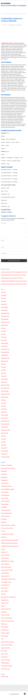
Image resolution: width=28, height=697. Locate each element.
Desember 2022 (5, 313)
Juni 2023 (3, 295)
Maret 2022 (4, 340)
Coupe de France (5, 516)
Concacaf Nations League (7, 489)
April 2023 (3, 301)
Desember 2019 (5, 421)
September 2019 (5, 430)
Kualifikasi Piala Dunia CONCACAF (10, 540)
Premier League (18, 25)
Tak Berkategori (5, 663)
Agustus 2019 (4, 433)
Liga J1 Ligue (4, 588)
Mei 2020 (3, 406)
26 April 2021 (4, 25)
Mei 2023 (3, 298)
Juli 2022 (3, 328)
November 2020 (5, 388)
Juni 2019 (3, 439)
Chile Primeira (4, 483)
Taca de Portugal (5, 660)
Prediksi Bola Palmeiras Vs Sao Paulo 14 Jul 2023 (13, 275)
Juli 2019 (3, 436)
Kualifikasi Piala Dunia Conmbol (9, 543)
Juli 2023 (3, 292)
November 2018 (5, 457)
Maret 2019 (4, 448)
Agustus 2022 (4, 325)
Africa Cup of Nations (6, 465)
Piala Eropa (4, 624)
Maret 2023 (4, 304)
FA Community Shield (6, 528)
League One (4, 552)
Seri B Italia (4, 651)
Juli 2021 (3, 364)
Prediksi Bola (11, 25)
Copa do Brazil (5, 504)
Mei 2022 (3, 334)
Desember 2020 (5, 385)
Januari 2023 (4, 310)
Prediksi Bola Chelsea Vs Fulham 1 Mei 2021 (12, 43)
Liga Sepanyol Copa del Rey (8, 597)
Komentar (4, 223)
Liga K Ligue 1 (4, 591)
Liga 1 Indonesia (5, 555)
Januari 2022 (4, 346)
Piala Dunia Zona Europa (7, 621)
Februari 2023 (4, 307)
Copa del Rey (4, 498)
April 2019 (3, 445)
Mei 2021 (3, 370)
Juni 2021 (3, 367)
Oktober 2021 (4, 355)
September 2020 (5, 394)
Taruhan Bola (4, 676)
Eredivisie (3, 522)
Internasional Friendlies (7, 534)
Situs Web (3, 253)
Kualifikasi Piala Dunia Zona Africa (10, 546)
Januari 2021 (4, 382)
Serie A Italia (4, 654)
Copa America (4, 492)
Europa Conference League (8, 525)
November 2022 (5, 316)
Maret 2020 (4, 412)
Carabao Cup (4, 480)
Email (3, 247)
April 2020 (3, 409)
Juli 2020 (3, 400)
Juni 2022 (3, 331)
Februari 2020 (4, 415)
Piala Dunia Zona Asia (6, 618)
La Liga (3, 549)
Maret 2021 (4, 376)
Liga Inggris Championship (8, 579)
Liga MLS (3, 594)
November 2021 (5, 352)
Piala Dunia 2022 (5, 615)
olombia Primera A (6, 609)
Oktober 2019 (4, 427)
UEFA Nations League (6, 666)
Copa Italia (3, 507)
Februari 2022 (4, 343)
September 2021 (5, 358)
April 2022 (3, 337)
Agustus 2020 (4, 397)
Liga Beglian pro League (7, 561)
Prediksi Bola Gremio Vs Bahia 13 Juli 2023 (12, 278)
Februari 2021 (4, 379)
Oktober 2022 (4, 319)
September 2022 (5, 322)
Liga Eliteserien (5, 573)
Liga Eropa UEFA (5, 576)
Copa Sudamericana (6, 513)
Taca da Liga (4, 657)
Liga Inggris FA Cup (6, 582)
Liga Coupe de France (6, 570)
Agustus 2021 (4, 361)
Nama (3, 240)
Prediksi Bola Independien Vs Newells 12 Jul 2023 (13, 281)
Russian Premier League (7, 642)
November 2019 (5, 424)
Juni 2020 (3, 403)
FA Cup (3, 531)
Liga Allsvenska (5, 558)
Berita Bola (4, 471)
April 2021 (3, 373)
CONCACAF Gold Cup (6, 486)
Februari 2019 (4, 451)
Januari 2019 (4, 454)
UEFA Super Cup (5, 669)
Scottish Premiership (6, 645)
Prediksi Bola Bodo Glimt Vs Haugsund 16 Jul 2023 (14, 272)
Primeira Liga (4, 636)
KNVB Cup (3, 537)
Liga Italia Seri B (5, 585)
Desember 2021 (5, 349)
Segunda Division (5, 648)
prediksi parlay (5, 630)
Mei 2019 (3, 442)
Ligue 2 (3, 606)
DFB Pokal (4, 519)
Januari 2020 (4, 418)
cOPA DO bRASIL (5, 501)
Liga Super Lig (4, 600)
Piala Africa (4, 612)
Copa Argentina (5, 495)
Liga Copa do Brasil (6, 567)
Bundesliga (4, 477)
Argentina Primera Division (8, 468)
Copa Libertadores (6, 510)
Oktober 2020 (4, 391)
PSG (2, 639)
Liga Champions (5, 564)
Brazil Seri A (4, 474)
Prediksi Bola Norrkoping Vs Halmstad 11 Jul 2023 (13, 284)
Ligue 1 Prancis (5, 603)
